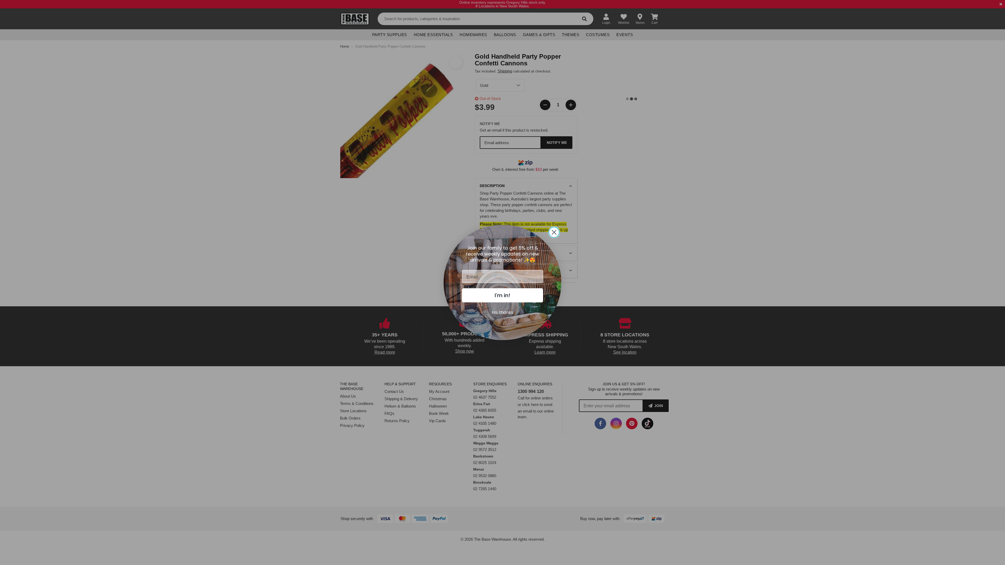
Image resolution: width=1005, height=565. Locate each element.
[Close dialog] (554, 232)
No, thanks (502, 312)
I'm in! (502, 295)
